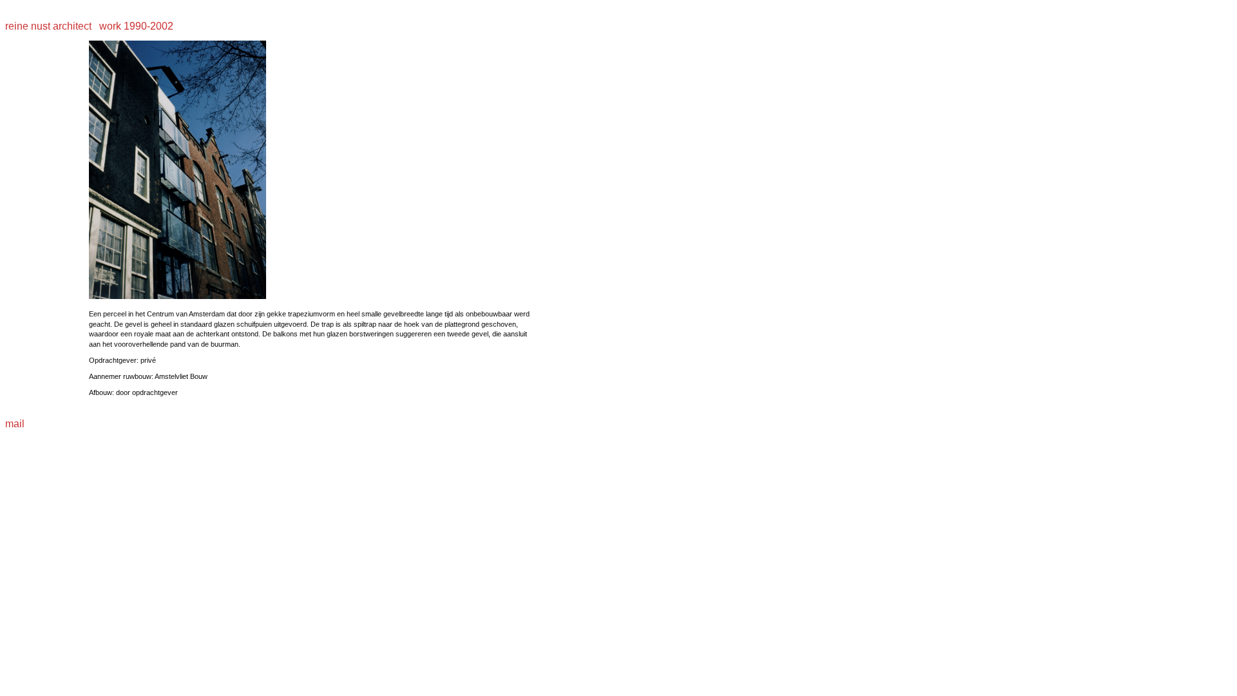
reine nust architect (49, 26)
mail (14, 423)
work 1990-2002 (135, 26)
